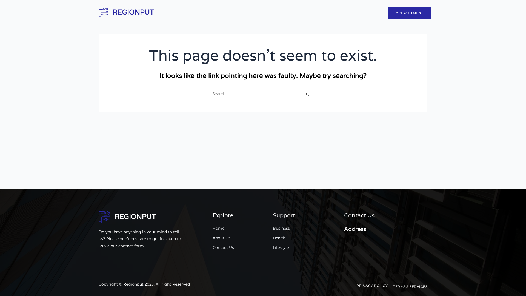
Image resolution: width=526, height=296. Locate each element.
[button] (372, 286)
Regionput (133, 12)
